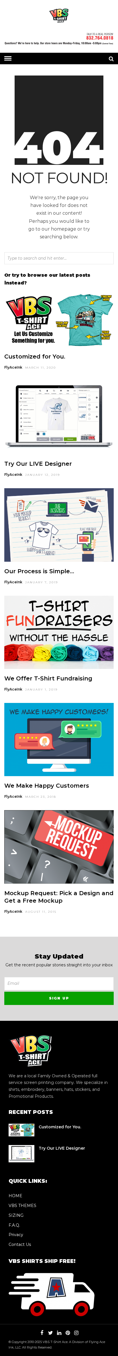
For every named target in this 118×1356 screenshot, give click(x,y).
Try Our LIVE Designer (38, 463)
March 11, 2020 (40, 367)
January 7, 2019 (41, 582)
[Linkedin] (59, 1333)
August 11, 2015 (40, 912)
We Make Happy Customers (46, 785)
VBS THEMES (22, 1205)
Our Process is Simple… (39, 571)
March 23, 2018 (40, 797)
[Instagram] (76, 1333)
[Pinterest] (67, 1333)
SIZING (16, 1215)
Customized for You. (34, 356)
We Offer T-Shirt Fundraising (48, 678)
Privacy (16, 1234)
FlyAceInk (13, 367)
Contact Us (20, 1244)
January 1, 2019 (41, 689)
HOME (15, 1195)
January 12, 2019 (42, 475)
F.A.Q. (14, 1225)
